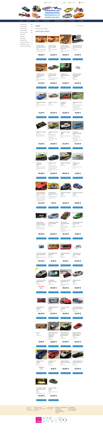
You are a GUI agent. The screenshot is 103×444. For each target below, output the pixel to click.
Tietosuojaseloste (50, 407)
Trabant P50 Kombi (40, 102)
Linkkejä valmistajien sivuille (40, 408)
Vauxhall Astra (52, 163)
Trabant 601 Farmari (65, 163)
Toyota (37, 332)
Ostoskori (81, 20)
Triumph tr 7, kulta (52, 102)
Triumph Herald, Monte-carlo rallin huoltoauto (65, 47)
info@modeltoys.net (72, 408)
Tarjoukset (28, 20)
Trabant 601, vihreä (77, 102)
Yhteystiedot (72, 20)
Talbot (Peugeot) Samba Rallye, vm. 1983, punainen (77, 334)
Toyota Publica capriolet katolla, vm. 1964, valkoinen (40, 223)
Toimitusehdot (46, 20)
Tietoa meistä (29, 410)
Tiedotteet (36, 20)
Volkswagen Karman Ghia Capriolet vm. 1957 (41, 389)
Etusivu (21, 20)
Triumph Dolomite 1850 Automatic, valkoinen (77, 75)
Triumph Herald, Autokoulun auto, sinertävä (40, 75)
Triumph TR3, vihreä (41, 132)
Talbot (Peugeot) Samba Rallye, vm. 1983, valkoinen (65, 334)
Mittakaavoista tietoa (59, 20)
